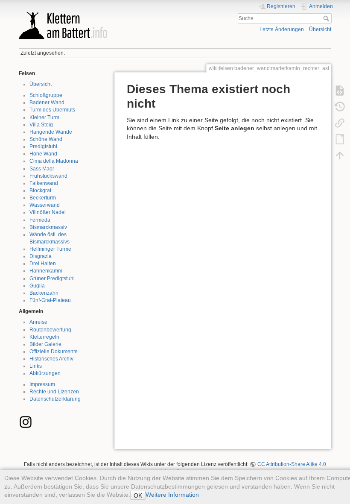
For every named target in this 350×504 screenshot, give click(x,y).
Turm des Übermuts (52, 110)
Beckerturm (42, 198)
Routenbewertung (50, 330)
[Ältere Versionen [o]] (340, 107)
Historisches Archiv (51, 359)
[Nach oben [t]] (340, 155)
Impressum (42, 384)
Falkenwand (43, 183)
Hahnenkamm (45, 271)
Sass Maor (41, 169)
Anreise (38, 322)
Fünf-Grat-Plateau (50, 300)
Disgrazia (40, 256)
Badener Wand (46, 102)
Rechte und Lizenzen (54, 392)
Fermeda (39, 220)
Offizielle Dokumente (53, 352)
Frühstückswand (48, 176)
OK (138, 495)
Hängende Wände (50, 132)
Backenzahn (43, 293)
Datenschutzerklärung (55, 399)
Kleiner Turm (44, 117)
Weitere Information (172, 494)
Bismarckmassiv (48, 227)
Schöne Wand (45, 139)
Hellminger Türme (50, 249)
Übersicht (320, 29)
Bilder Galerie (45, 344)
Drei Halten (42, 264)
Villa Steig (41, 125)
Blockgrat (40, 190)
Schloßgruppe (45, 95)
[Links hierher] (340, 123)
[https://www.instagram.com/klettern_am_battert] (25, 422)
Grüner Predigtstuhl (52, 278)
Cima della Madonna (53, 161)
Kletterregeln (44, 337)
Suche (327, 18)
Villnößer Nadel (47, 212)
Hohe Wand (43, 154)
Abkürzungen (45, 373)
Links (35, 366)
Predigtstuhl (43, 146)
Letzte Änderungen (282, 29)
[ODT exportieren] (340, 139)
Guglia (37, 286)
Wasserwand (44, 205)
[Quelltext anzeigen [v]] (340, 90)
